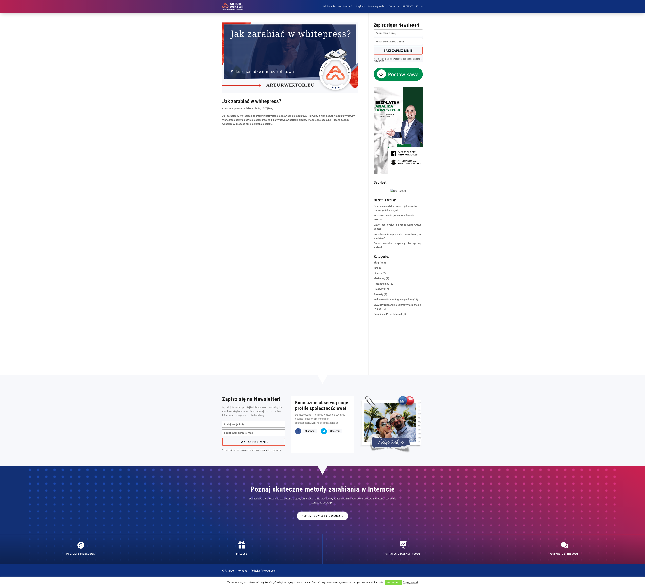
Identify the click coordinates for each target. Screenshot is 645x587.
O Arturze (394, 6)
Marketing (379, 278)
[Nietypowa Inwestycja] (398, 173)
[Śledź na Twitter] (324, 431)
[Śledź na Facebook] (298, 431)
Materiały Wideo (376, 6)
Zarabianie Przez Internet (388, 314)
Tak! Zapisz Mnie (398, 50)
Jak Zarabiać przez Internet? (337, 6)
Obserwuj (310, 431)
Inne (376, 267)
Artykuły (360, 6)
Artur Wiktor (246, 108)
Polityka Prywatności (262, 571)
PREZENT (407, 6)
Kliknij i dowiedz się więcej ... (322, 516)
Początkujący (381, 283)
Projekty (378, 294)
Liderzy (378, 273)
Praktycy (378, 288)
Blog (270, 108)
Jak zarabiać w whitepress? (251, 101)
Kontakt (420, 6)
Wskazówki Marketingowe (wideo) (393, 299)
